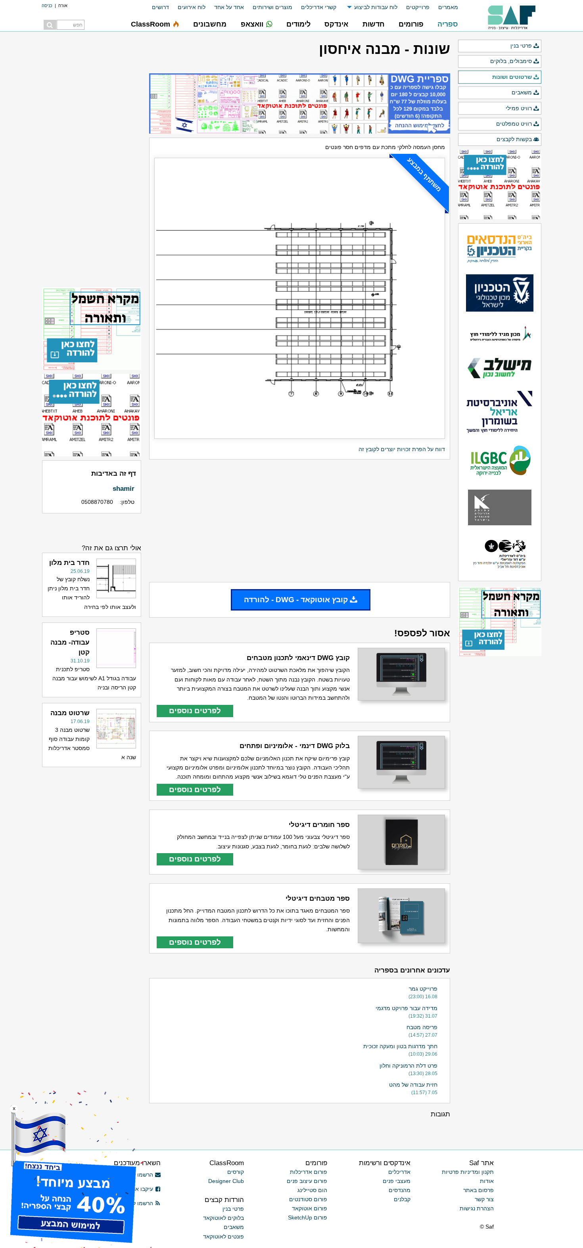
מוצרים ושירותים (272, 7)
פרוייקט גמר (423, 989)
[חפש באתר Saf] (50, 25)
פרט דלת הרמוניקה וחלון (408, 1065)
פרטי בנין (521, 45)
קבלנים (402, 1199)
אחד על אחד (229, 7)
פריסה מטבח (422, 1027)
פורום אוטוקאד (309, 1208)
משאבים (522, 92)
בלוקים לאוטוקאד (223, 1218)
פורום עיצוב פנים (307, 1181)
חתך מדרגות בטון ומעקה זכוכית (400, 1046)
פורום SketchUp (307, 1217)
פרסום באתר (478, 1190)
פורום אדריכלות (308, 1172)
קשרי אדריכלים (318, 7)
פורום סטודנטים (308, 1199)
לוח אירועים (191, 7)
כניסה (47, 5)
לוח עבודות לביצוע (375, 7)
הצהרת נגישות (477, 1208)
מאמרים (448, 7)
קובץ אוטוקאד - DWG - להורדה (296, 599)
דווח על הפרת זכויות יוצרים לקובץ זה (402, 449)
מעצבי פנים (396, 1181)
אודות (487, 1181)
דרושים (160, 7)
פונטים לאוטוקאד (223, 1236)
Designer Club (226, 1181)
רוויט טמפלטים (514, 124)
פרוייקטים (418, 7)
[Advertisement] (299, 520)
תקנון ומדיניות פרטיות (468, 1172)
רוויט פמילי (519, 108)
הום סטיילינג (312, 1190)
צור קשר (484, 1199)
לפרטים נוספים (195, 710)
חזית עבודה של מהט (413, 1084)
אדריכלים (399, 1172)
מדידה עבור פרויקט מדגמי (406, 1008)
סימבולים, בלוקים (511, 61)
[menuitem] (444, 7)
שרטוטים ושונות (512, 77)
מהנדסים (399, 1190)
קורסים (235, 1172)
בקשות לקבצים (514, 139)
